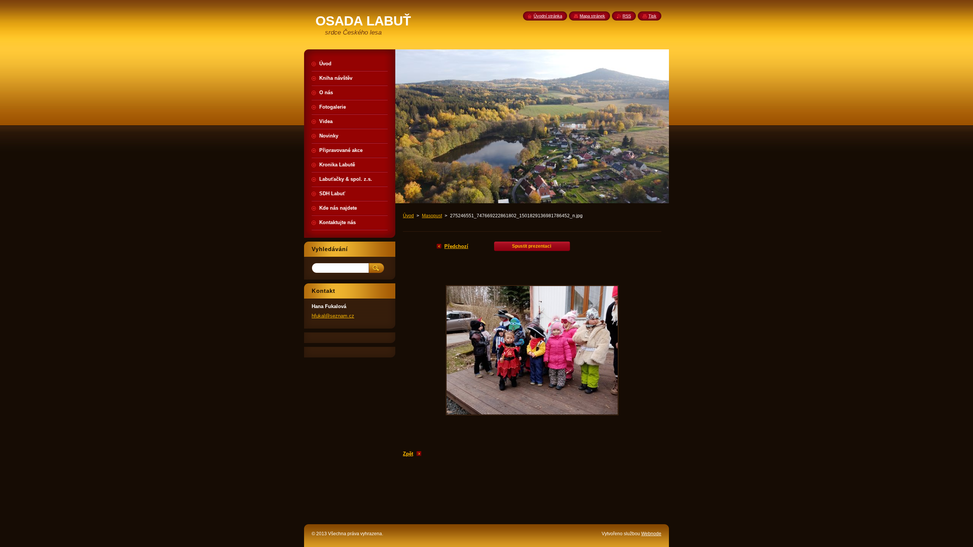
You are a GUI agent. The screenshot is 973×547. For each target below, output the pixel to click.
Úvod (408, 215)
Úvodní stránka (548, 16)
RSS (627, 16)
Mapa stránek (592, 16)
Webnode (651, 533)
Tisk (652, 16)
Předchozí (456, 246)
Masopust (432, 215)
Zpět (408, 454)
